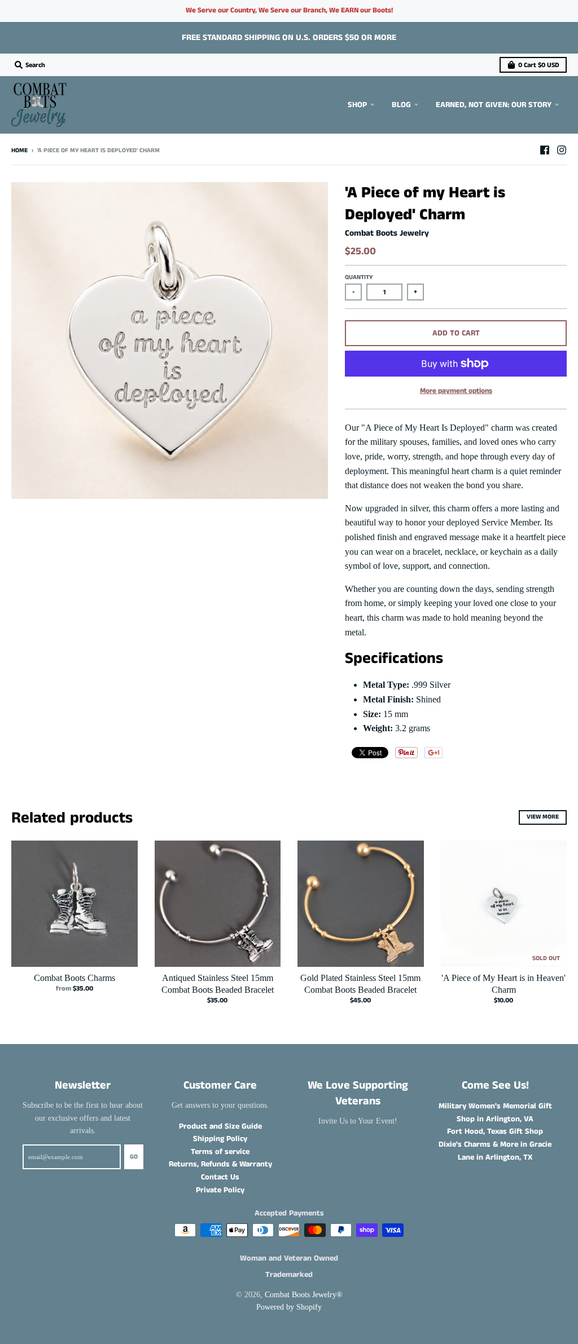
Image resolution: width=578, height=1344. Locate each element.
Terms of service (220, 1151)
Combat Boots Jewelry (387, 233)
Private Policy (220, 1190)
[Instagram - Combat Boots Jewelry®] (562, 150)
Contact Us (220, 1177)
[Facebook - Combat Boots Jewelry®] (545, 150)
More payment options (456, 391)
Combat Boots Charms (74, 978)
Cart (538, 65)
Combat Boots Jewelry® (304, 1294)
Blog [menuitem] (401, 104)
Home (19, 150)
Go (134, 1156)
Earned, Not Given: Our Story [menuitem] (493, 104)
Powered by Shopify (289, 1307)
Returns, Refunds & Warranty (220, 1164)
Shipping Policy (220, 1138)
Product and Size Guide (220, 1126)
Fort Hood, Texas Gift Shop (495, 1131)
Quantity (359, 277)
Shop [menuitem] (357, 104)
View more (543, 816)
